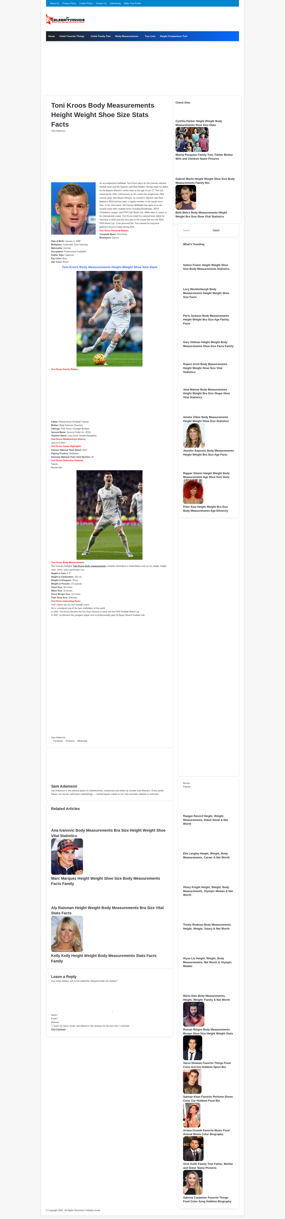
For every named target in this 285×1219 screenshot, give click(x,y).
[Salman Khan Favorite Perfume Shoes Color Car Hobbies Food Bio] (192, 1093)
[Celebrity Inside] (65, 19)
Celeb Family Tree (101, 36)
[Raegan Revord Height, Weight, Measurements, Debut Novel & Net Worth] (201, 812)
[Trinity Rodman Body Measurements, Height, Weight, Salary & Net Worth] (201, 921)
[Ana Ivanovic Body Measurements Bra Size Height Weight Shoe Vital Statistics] (64, 826)
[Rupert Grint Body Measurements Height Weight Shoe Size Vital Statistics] (192, 360)
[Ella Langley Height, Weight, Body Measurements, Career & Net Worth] (201, 850)
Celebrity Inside (92, 1210)
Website (55, 1022)
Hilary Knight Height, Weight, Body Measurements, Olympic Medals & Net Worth (208, 891)
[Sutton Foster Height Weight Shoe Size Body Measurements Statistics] (194, 261)
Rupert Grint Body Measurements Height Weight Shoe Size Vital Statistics (205, 368)
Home (51, 36)
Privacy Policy (69, 3)
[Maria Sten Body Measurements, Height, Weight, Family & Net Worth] (201, 992)
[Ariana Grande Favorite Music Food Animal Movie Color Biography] (191, 1127)
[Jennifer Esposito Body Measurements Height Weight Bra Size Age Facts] (194, 447)
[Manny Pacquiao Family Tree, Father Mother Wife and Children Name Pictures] (192, 151)
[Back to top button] (42, 1214)
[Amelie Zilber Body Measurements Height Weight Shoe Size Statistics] (194, 413)
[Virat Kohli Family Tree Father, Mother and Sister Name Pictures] (193, 1160)
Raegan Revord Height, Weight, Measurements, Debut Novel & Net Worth (205, 820)
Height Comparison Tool (173, 36)
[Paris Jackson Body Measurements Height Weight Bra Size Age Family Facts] (193, 312)
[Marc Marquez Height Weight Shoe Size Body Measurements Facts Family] (67, 874)
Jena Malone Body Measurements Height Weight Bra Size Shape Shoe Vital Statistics (206, 393)
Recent (186, 783)
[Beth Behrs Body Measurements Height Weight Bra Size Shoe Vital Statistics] (185, 209)
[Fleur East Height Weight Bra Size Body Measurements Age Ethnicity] (193, 503)
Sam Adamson (58, 131)
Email (54, 1018)
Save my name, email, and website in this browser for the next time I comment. (92, 1026)
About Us (54, 3)
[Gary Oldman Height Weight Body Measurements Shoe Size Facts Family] (193, 338)
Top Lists (150, 36)
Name (54, 1015)
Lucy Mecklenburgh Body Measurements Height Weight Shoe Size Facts (206, 293)
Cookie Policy (86, 3)
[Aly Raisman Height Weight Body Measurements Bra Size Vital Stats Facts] (67, 903)
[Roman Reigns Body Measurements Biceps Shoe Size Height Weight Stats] (193, 1026)
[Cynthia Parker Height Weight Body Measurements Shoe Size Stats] (185, 117)
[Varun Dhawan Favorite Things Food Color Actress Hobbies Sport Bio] (192, 1059)
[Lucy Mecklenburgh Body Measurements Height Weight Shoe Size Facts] (194, 285)
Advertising (115, 3)
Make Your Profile (132, 3)
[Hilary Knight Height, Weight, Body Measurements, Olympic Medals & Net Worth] (201, 883)
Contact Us (101, 3)
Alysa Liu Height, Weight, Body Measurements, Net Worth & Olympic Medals (207, 962)
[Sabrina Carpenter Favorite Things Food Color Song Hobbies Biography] (193, 1194)
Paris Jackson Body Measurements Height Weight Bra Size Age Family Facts (206, 319)
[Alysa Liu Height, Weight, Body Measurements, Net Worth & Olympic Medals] (201, 955)
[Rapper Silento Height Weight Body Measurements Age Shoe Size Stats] (193, 469)
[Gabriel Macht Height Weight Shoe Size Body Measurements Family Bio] (186, 175)
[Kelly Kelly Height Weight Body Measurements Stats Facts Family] (67, 951)
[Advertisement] (142, 67)
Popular (186, 786)
